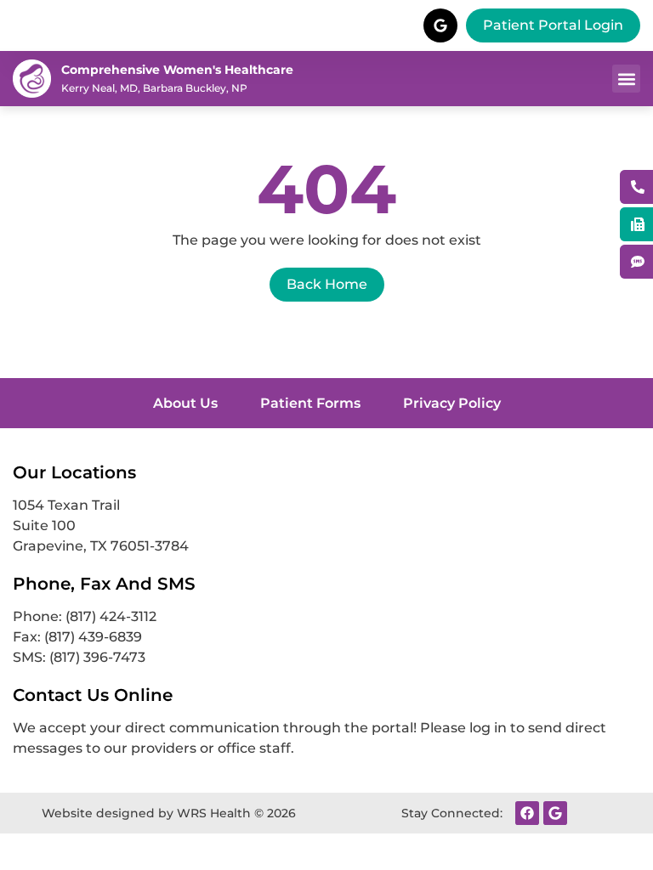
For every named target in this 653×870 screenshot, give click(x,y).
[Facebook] (527, 813)
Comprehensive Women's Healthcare (177, 69)
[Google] (555, 813)
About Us (185, 403)
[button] (626, 79)
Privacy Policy (452, 403)
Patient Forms (310, 403)
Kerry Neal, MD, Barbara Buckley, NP (154, 88)
